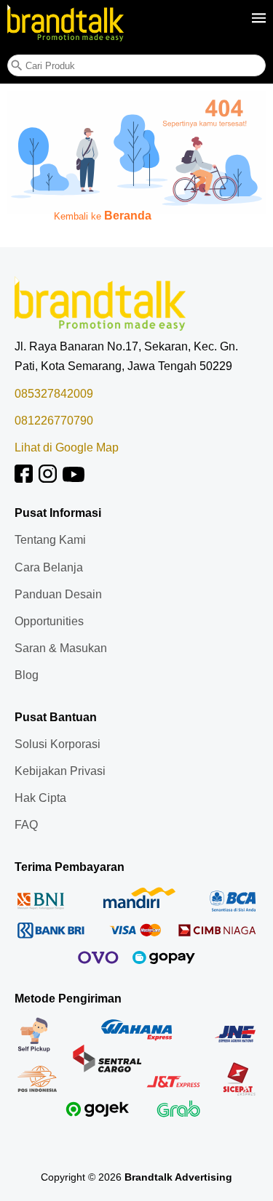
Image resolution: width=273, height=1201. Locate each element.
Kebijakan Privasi (60, 771)
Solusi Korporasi (57, 744)
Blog (27, 675)
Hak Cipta (40, 798)
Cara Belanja (49, 567)
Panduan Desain (58, 594)
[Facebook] (24, 479)
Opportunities (49, 621)
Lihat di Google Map (67, 447)
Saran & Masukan (61, 648)
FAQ (26, 825)
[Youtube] (73, 479)
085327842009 (54, 393)
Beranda (127, 215)
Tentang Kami (50, 540)
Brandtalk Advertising (178, 1177)
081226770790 (54, 420)
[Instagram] (48, 479)
